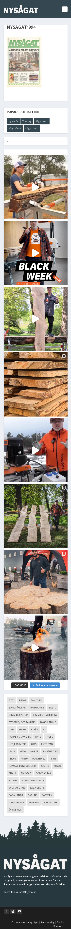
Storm (13, 780)
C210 (11, 729)
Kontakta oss (60, 926)
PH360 (24, 758)
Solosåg (26, 773)
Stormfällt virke (33, 780)
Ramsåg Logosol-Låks (22, 765)
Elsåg (34, 729)
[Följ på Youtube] (19, 911)
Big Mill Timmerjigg (45, 714)
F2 (44, 729)
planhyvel (38, 758)
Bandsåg (36, 700)
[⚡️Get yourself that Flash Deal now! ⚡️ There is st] (36, 384)
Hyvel (49, 736)
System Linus (17, 787)
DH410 (22, 729)
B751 (11, 700)
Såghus (32, 795)
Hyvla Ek (13, 121)
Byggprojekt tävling (22, 722)
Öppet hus (15, 809)
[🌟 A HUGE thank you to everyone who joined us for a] (36, 648)
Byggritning (48, 722)
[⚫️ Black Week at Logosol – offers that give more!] (36, 253)
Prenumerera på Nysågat (24, 922)
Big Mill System (18, 714)
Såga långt (15, 128)
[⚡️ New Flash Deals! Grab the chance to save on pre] (36, 516)
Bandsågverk (17, 707)
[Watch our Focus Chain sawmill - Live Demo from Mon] (36, 450)
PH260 (12, 758)
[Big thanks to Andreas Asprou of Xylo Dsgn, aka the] (36, 582)
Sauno (45, 765)
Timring (26, 121)
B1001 (22, 700)
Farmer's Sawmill (20, 736)
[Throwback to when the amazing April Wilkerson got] (36, 187)
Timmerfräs (16, 802)
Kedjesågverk (17, 744)
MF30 (23, 751)
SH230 (57, 765)
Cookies (61, 922)
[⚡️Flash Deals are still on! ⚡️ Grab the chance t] (36, 319)
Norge (34, 751)
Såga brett (41, 121)
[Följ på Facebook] (6, 911)
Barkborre (37, 707)
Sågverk (47, 795)
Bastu (52, 707)
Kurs (33, 744)
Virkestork (50, 802)
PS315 (53, 758)
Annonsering (47, 922)
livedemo (47, 744)
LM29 (12, 751)
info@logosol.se (27, 892)
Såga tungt (31, 128)
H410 (38, 736)
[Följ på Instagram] (13, 911)
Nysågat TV (50, 751)
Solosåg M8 (43, 773)
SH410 (12, 773)
